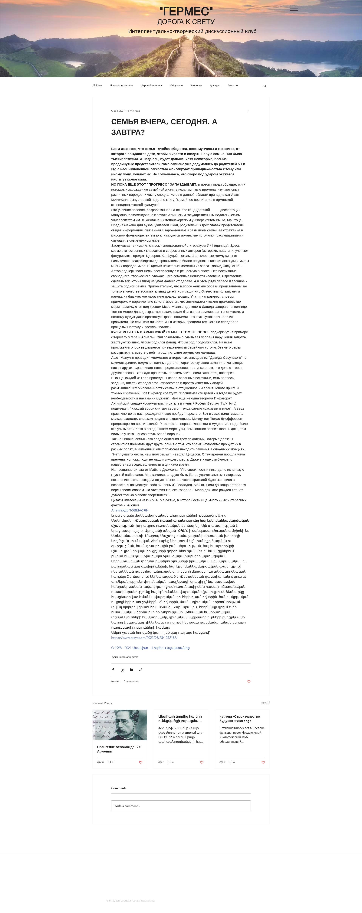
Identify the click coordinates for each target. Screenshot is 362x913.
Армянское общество (125, 657)
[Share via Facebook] (113, 670)
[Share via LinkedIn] (131, 670)
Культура (214, 85)
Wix (153, 901)
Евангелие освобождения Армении (119, 749)
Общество (176, 85)
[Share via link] (141, 670)
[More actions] (248, 110)
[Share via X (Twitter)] (122, 670)
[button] (265, 85)
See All (265, 702)
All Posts (97, 85)
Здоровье (196, 85)
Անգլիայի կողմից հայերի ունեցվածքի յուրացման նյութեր (180, 718)
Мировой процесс (151, 85)
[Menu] (294, 8)
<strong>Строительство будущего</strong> (239, 718)
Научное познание (121, 85)
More (231, 85)
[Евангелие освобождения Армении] (120, 725)
